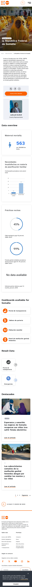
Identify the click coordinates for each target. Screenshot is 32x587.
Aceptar (16, 584)
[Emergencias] (15, 380)
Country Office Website (16, 93)
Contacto (18, 537)
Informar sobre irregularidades (20, 546)
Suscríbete (25, 570)
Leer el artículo (10, 438)
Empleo (18, 541)
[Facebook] (2, 561)
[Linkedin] (28, 561)
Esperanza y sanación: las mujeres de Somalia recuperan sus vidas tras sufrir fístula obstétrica (15, 426)
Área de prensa (20, 544)
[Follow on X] (10, 88)
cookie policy (24, 579)
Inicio (2, 53)
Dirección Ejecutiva (6, 541)
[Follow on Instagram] (19, 88)
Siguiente (25, 495)
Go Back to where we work (16, 504)
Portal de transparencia (17, 311)
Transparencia (5, 547)
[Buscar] (23, 3)
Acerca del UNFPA (6, 537)
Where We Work (8, 53)
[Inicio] (5, 3)
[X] (9, 561)
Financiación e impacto (5, 544)
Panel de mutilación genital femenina (19, 339)
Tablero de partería (16, 320)
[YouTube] (15, 561)
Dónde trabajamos (6, 539)
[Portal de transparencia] (15, 364)
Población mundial (15, 330)
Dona (17, 539)
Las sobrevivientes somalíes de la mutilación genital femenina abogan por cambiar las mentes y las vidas (14, 472)
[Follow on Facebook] (15, 88)
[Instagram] (22, 561)
